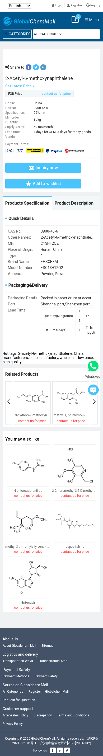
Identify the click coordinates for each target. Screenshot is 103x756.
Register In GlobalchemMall (49, 691)
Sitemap (47, 646)
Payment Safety (46, 676)
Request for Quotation (19, 700)
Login (58, 5)
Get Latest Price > (20, 86)
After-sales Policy (15, 715)
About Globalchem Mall (19, 646)
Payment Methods (16, 676)
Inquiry (95, 5)
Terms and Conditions (73, 715)
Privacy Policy (13, 724)
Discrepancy (43, 715)
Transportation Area (52, 661)
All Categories (13, 691)
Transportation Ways (18, 661)
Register (76, 5)
